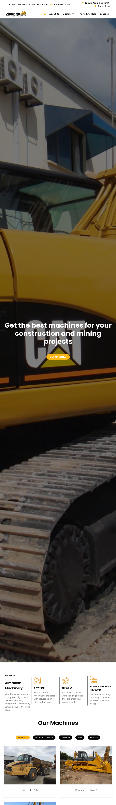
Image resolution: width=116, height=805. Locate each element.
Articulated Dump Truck (44, 737)
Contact (104, 14)
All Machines (23, 737)
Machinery (68, 14)
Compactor (65, 737)
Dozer (80, 737)
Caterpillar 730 (30, 790)
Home (43, 14)
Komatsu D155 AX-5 (86, 790)
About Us (54, 14)
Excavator (94, 737)
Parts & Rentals (88, 14)
